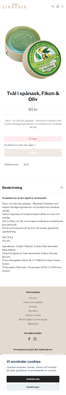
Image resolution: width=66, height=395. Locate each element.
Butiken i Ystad (33, 315)
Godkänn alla (33, 379)
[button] (59, 53)
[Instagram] (35, 339)
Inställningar (33, 387)
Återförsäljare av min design (33, 319)
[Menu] (62, 7)
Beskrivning (12, 188)
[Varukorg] (57, 6)
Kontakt (33, 306)
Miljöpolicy (33, 323)
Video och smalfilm (33, 302)
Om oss (33, 298)
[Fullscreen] (33, 52)
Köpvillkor (33, 311)
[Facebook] (29, 339)
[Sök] (52, 6)
